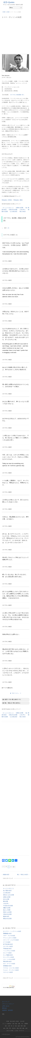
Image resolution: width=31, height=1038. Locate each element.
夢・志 (12, 1026)
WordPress (27, 1036)
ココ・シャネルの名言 (9, 959)
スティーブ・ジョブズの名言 (11, 940)
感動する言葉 (6, 907)
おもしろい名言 (10, 1030)
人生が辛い (23, 209)
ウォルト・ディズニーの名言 (11, 970)
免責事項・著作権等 (7, 1010)
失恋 (16, 1026)
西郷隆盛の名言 (7, 933)
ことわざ (16, 1030)
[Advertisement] (15, 35)
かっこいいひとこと (8, 207)
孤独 (25, 1026)
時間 (22, 1026)
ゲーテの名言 (6, 942)
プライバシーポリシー (8, 1003)
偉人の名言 (23, 211)
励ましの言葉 (6, 910)
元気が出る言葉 (13, 209)
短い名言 (22, 1021)
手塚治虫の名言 (7, 948)
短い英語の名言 (7, 890)
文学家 (7, 12)
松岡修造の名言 (7, 965)
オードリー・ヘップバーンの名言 (12, 931)
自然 (26, 1028)
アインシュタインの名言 (9, 937)
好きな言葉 (6, 899)
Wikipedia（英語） (18, 200)
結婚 (19, 1026)
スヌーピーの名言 (8, 972)
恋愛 (19, 1023)
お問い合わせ (5, 1006)
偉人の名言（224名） (14, 1021)
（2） (8, 228)
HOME (4, 12)
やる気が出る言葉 (8, 905)
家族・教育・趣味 (20, 1028)
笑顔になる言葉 (7, 912)
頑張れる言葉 (19, 207)
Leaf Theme (18, 1036)
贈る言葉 (5, 901)
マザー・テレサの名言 (9, 935)
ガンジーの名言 (7, 953)
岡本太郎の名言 (7, 961)
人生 (22, 1023)
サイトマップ (5, 1001)
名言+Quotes (8, 2)
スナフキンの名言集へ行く (17, 94)
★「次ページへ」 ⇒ (15, 693)
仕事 (9, 1026)
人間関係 (26, 1023)
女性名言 (14, 1028)
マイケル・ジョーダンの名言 (11, 968)
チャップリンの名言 (8, 957)
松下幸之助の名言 (8, 944)
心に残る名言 (13, 211)
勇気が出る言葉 (7, 918)
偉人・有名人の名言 (23, 874)
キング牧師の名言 (8, 955)
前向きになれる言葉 (8, 895)
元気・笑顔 (14, 1023)
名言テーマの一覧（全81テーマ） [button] (13, 699)
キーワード (21, 1030)
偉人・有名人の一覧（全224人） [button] (13, 703)
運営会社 (4, 1008)
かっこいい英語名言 (7, 1023)
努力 (6, 1026)
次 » (14, 866)
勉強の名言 (5, 874)
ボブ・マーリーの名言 (9, 963)
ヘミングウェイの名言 (9, 950)
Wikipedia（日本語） (7, 200)
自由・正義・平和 (7, 1028)
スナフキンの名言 (8, 946)
